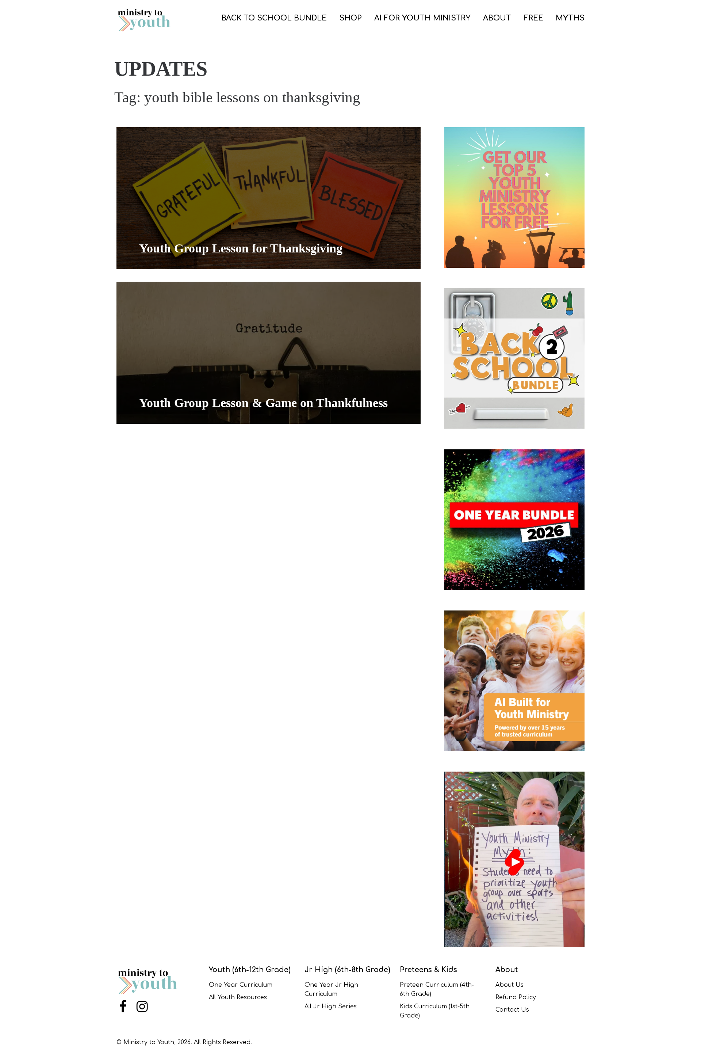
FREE (533, 18)
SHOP (350, 18)
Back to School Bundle (274, 18)
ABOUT (497, 18)
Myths (570, 18)
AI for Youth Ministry (422, 18)
